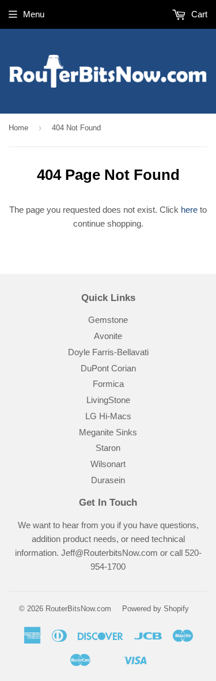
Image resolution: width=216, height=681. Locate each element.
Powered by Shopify (155, 608)
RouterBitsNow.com (78, 608)
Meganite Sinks (108, 432)
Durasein (108, 480)
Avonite (108, 336)
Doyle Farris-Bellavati (108, 352)
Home (18, 127)
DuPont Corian (108, 368)
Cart (198, 14)
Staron (108, 448)
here (189, 210)
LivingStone (108, 400)
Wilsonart (108, 464)
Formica (108, 384)
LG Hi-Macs (108, 416)
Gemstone (108, 320)
